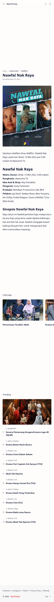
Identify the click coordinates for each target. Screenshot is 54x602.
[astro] (10, 441)
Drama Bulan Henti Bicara (19, 444)
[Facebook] (6, 590)
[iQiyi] (16, 508)
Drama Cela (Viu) (14, 502)
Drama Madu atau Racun (18, 512)
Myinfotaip (12, 3)
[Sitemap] (46, 590)
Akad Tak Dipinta (14, 473)
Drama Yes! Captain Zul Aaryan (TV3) (24, 464)
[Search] (50, 4)
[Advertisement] (27, 37)
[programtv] (12, 428)
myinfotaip (37, 596)
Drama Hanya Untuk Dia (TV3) (21, 483)
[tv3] (15, 460)
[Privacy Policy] (35, 590)
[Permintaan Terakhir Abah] (23, 310)
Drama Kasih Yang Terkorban (20, 493)
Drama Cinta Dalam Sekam (19, 454)
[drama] (15, 441)
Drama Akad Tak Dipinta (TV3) (21, 522)
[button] (46, 4)
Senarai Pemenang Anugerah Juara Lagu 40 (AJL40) (27, 433)
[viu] (15, 450)
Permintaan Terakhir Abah (16, 324)
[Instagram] (16, 590)
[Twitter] (25, 590)
